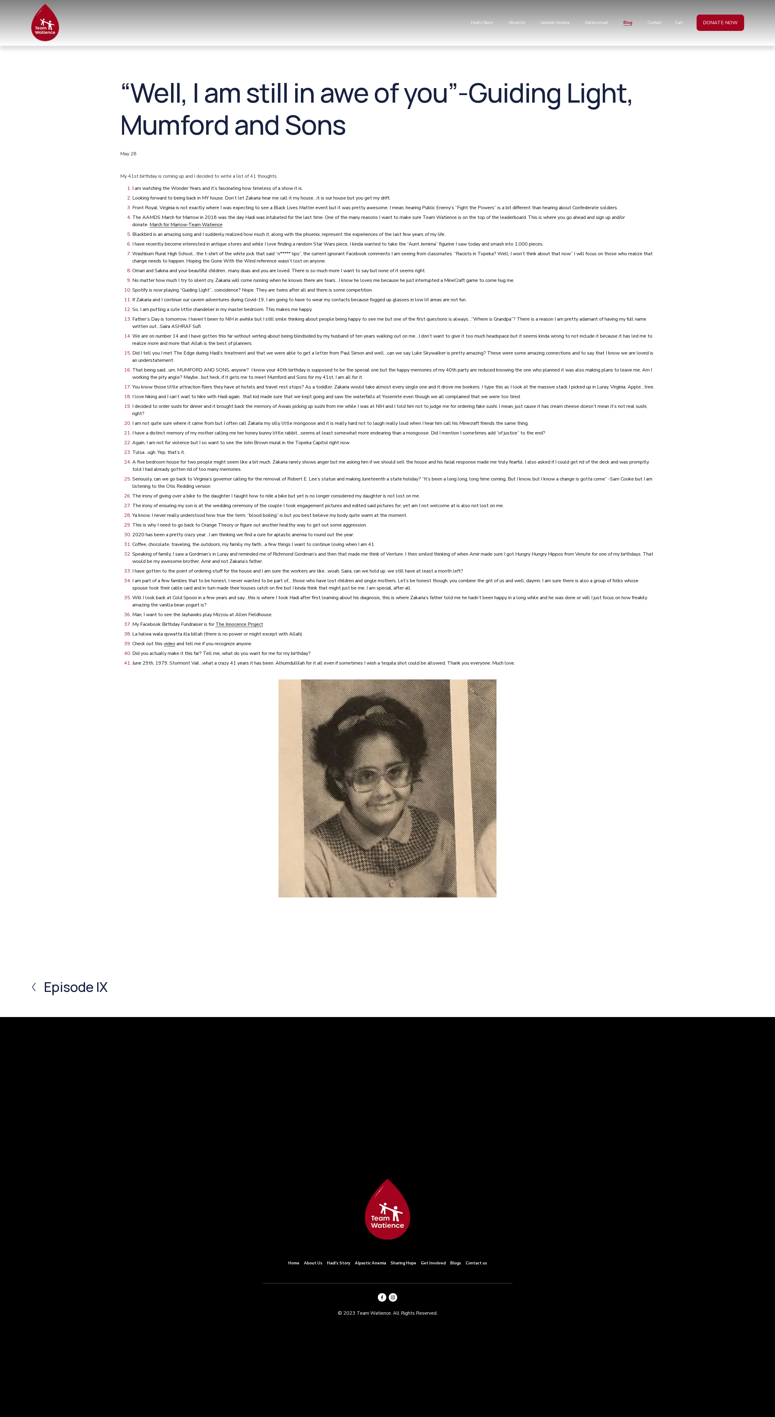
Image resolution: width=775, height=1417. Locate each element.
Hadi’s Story (482, 22)
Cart (679, 22)
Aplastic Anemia (555, 22)
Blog (627, 22)
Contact (654, 22)
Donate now (720, 22)
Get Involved (596, 22)
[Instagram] (393, 1297)
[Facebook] (382, 1297)
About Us (517, 22)
